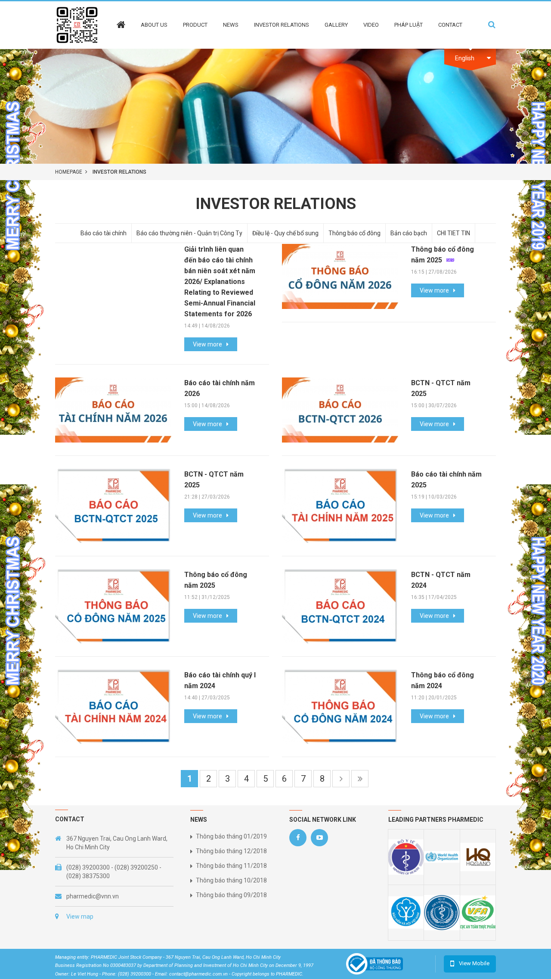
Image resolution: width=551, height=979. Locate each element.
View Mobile (474, 963)
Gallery (336, 25)
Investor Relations (281, 25)
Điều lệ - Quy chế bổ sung (285, 233)
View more (207, 344)
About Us (154, 25)
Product (195, 25)
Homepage (68, 172)
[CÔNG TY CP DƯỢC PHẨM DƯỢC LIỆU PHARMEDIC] (77, 24)
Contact (450, 25)
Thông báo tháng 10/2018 (231, 880)
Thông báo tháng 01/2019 (231, 836)
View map (79, 916)
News (230, 25)
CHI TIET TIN (453, 233)
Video (371, 25)
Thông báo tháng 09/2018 (231, 895)
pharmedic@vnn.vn (92, 896)
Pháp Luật (408, 25)
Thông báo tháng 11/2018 (231, 865)
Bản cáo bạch (408, 233)
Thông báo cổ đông (354, 233)
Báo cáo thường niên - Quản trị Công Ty (189, 233)
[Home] (121, 18)
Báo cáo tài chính (103, 233)
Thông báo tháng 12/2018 (231, 851)
